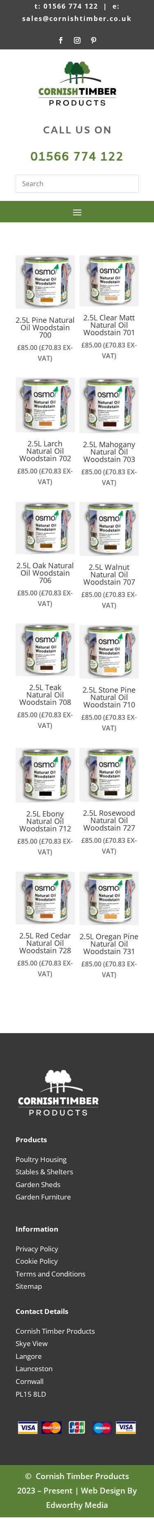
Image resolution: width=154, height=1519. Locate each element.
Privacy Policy (37, 1248)
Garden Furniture (43, 1197)
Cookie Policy (37, 1261)
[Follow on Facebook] (60, 40)
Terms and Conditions (50, 1274)
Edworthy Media (77, 1505)
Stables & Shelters (44, 1171)
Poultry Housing (41, 1159)
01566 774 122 (77, 157)
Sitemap (29, 1286)
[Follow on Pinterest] (93, 40)
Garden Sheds (38, 1184)
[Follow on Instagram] (77, 40)
